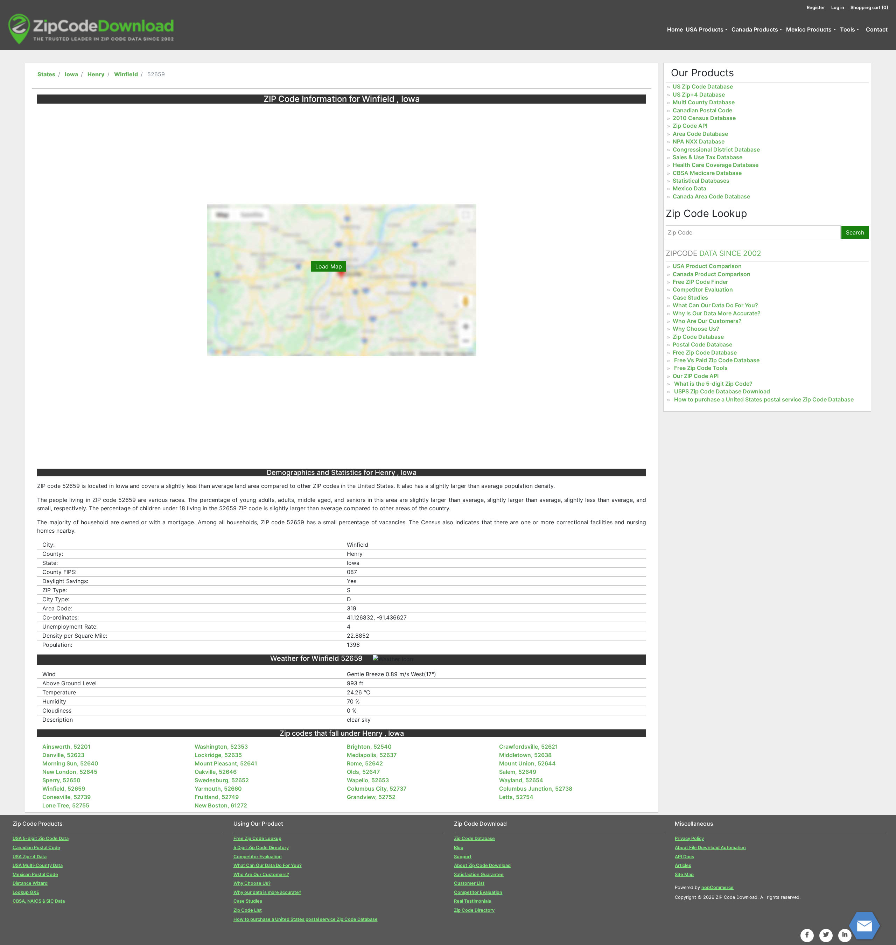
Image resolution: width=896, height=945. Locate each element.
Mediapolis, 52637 (372, 754)
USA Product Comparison (707, 266)
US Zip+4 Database (699, 94)
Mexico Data (689, 188)
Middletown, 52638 (525, 754)
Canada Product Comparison (711, 274)
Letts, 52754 (516, 796)
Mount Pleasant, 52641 (226, 763)
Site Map (684, 874)
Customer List (469, 883)
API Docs (684, 856)
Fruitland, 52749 (217, 796)
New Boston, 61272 (221, 805)
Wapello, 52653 (368, 780)
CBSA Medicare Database (707, 172)
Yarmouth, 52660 (218, 788)
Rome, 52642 (365, 763)
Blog (458, 847)
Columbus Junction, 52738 (535, 788)
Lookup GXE (26, 892)
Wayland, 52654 (521, 780)
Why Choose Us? (696, 328)
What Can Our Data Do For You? (715, 305)
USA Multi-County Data (38, 865)
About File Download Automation (710, 847)
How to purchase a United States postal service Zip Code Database (764, 399)
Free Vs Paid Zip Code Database (717, 360)
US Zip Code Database (703, 86)
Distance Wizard (30, 883)
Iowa (71, 74)
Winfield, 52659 (63, 788)
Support (462, 856)
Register (816, 7)
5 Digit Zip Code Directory (261, 847)
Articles (683, 865)
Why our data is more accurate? (267, 892)
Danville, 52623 (63, 754)
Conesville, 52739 (66, 796)
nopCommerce (717, 887)
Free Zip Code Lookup (257, 838)
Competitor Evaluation (703, 289)
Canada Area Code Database (711, 196)
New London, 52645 (69, 771)
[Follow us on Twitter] (826, 934)
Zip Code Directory (474, 910)
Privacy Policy (689, 838)
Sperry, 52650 (61, 780)
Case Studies (690, 297)
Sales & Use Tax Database (707, 157)
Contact (877, 29)
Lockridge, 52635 (218, 754)
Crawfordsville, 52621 (528, 746)
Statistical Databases (701, 180)
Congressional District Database (716, 149)
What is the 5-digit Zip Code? (713, 383)
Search (855, 232)
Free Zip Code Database (705, 352)
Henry (96, 74)
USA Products (704, 29)
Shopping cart (869, 7)
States (46, 74)
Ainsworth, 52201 (66, 746)
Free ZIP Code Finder (700, 281)
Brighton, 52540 (369, 746)
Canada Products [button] (755, 29)
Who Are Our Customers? (707, 320)
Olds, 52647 (363, 771)
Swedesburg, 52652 (222, 780)
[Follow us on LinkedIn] (844, 934)
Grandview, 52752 (371, 796)
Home (675, 29)
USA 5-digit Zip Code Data (41, 838)
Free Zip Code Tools (701, 367)
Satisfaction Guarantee (479, 874)
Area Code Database (700, 133)
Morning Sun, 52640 (70, 763)
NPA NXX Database (698, 141)
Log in (837, 7)
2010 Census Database (704, 117)
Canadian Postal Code (702, 110)
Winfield (126, 74)
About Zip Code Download (482, 865)
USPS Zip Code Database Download (722, 391)
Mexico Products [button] (809, 29)
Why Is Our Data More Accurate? (717, 313)
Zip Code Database (698, 336)
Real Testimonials (472, 901)
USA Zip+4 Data (30, 856)
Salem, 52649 (517, 771)
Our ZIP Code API (696, 375)
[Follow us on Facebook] (807, 934)
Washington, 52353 (221, 746)
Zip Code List (247, 910)
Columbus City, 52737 (376, 788)
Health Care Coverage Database (715, 164)
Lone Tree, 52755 (65, 805)
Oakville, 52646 (216, 771)
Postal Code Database (702, 344)
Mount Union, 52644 (527, 763)
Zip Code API (690, 125)
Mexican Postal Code (35, 874)
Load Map (328, 266)
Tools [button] (847, 29)
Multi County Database (704, 102)
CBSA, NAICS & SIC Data (39, 901)
